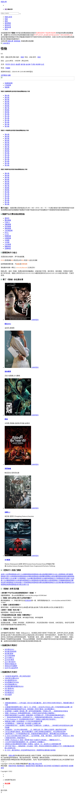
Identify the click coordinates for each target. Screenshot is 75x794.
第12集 (7, 118)
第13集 (7, 120)
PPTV (7, 232)
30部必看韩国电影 (57, 576)
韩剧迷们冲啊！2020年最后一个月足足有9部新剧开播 (23, 721)
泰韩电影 (8, 23)
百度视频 (8, 226)
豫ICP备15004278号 (35, 764)
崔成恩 (18, 64)
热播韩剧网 (8, 83)
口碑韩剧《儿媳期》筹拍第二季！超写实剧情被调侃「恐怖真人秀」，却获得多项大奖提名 (36, 711)
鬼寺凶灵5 (10, 662)
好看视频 (8, 238)
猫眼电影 (8, 246)
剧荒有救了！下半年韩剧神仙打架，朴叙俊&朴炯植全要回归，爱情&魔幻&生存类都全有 (36, 733)
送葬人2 (7, 512)
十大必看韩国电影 (8, 580)
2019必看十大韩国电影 (18, 578)
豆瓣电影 (8, 248)
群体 (6, 419)
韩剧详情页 (12, 766)
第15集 (7, 124)
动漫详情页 (64, 766)
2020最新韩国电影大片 (49, 578)
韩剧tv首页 (8, 17)
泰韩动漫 (8, 27)
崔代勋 (23, 64)
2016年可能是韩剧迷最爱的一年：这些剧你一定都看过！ (25, 742)
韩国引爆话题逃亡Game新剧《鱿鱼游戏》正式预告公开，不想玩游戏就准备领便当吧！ (35, 715)
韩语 (39, 57)
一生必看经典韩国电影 (33, 578)
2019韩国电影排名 (35, 580)
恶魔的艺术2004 (12, 682)
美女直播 (7, 783)
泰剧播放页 (39, 766)
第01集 (7, 95)
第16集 (7, 126)
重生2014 (12, 678)
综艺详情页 (48, 766)
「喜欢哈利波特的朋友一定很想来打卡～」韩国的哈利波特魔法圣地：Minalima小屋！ (34, 717)
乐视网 (7, 240)
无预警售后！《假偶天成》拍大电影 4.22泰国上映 (23, 723)
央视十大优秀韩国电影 (8, 574)
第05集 (7, 104)
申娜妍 (7, 68)
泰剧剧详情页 (30, 766)
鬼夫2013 (9, 690)
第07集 (7, 108)
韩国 (22, 57)
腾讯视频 (8, 220)
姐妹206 (10, 664)
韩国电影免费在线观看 (40, 582)
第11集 (7, 116)
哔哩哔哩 (8, 236)
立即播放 (4, 75)
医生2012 (8, 324)
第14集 (7, 122)
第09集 (7, 112)
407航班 (7, 560)
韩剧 (6, 19)
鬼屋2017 (9, 692)
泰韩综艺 (8, 25)
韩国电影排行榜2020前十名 (19, 584)
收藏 (9, 75)
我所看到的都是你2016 (14, 686)
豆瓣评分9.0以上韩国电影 (56, 574)
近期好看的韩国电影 (64, 582)
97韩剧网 (8, 85)
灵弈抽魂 (8, 468)
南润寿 (38, 64)
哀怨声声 (11, 668)
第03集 (7, 99)
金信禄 (28, 64)
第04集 (7, 101)
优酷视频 (8, 224)
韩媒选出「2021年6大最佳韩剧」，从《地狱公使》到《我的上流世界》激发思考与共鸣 (35, 729)
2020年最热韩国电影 (22, 580)
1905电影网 (8, 230)
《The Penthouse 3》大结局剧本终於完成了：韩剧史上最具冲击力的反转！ (30, 719)
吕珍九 (13, 64)
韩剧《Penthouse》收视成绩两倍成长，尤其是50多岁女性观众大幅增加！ (30, 713)
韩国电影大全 (52, 582)
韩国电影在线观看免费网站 (41, 576)
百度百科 (28, 600)
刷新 (18, 264)
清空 (6, 9)
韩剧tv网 (4, 2)
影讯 (6, 29)
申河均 (7, 64)
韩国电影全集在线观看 (40, 574)
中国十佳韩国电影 (11, 576)
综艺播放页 (56, 766)
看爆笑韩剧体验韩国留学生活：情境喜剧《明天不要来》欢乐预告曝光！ (30, 709)
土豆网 (7, 242)
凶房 (8, 694)
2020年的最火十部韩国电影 (22, 582)
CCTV (7, 234)
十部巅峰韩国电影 (64, 580)
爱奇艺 (7, 218)
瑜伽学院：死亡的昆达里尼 (18, 676)
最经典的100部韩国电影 (49, 580)
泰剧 (6, 21)
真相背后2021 (11, 680)
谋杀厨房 (8, 371)
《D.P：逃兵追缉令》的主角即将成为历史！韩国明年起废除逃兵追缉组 (30, 750)
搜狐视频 (8, 228)
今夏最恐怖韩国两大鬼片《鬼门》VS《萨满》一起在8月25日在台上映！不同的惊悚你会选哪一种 (38, 707)
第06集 (7, 106)
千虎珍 (33, 64)
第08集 (7, 110)
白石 (42, 64)
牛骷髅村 (11, 666)
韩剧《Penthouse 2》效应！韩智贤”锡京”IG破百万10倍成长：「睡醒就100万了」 (33, 740)
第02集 (7, 97)
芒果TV (7, 222)
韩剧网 (7, 87)
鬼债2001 (9, 688)
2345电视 (8, 244)
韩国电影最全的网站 (25, 576)
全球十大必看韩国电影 (24, 574)
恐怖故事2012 (11, 684)
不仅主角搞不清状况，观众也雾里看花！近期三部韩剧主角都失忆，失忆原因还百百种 (35, 731)
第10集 (7, 114)
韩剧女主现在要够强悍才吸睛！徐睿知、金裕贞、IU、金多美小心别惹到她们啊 (33, 744)
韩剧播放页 (21, 766)
